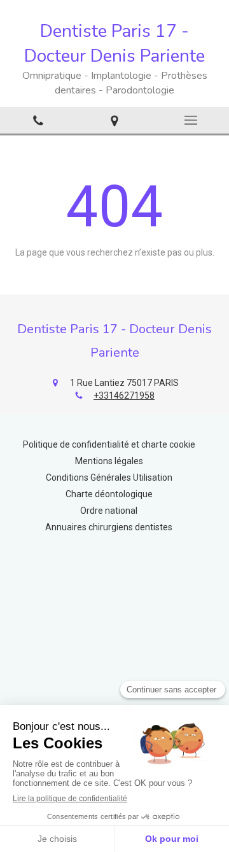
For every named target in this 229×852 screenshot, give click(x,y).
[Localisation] (114, 120)
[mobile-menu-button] (191, 120)
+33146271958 (124, 395)
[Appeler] (38, 120)
